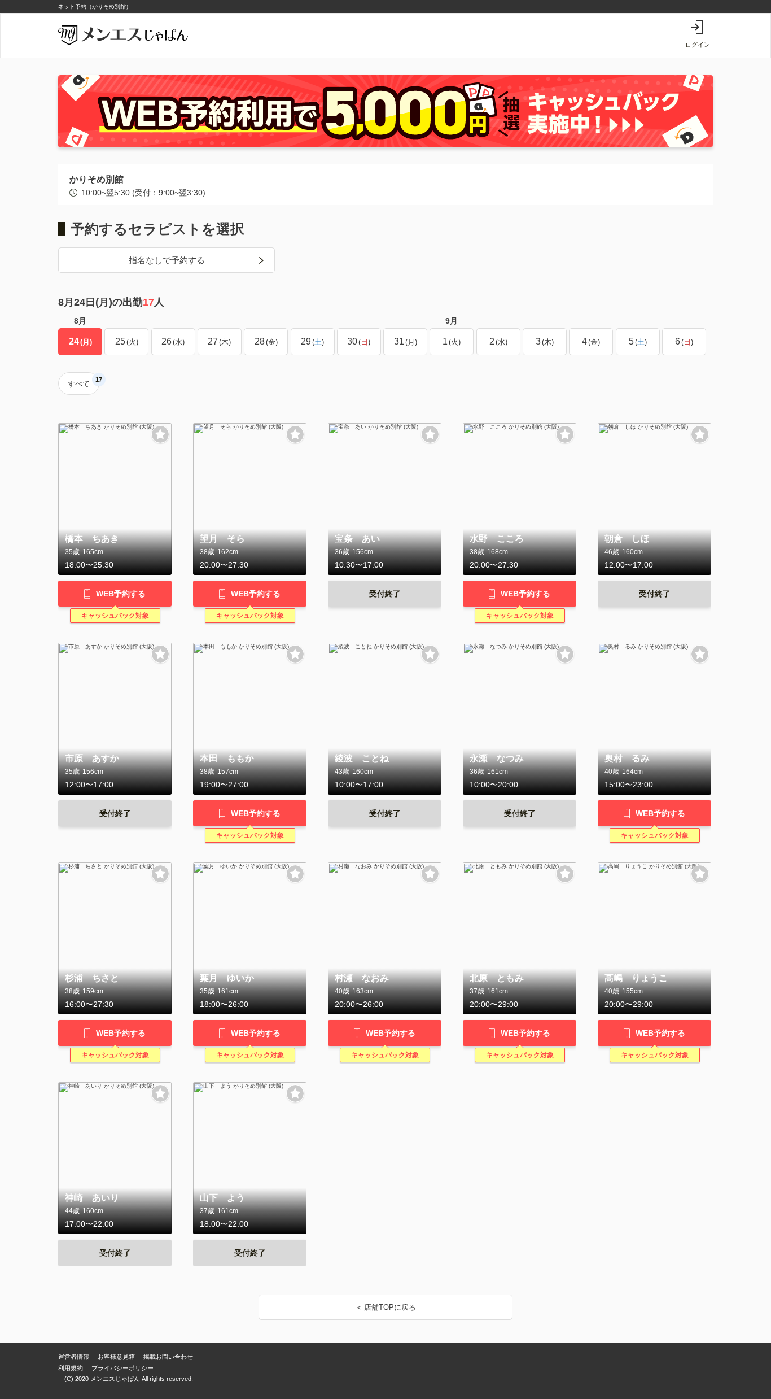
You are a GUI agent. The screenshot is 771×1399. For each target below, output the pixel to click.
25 (125, 341)
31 (404, 341)
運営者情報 (73, 1356)
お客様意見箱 (116, 1356)
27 (218, 341)
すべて (83, 382)
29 (311, 341)
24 (79, 341)
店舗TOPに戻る (390, 1307)
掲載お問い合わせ (168, 1356)
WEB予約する (121, 594)
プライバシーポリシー (122, 1368)
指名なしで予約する (167, 260)
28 (265, 341)
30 (357, 341)
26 (171, 341)
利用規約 (70, 1368)
